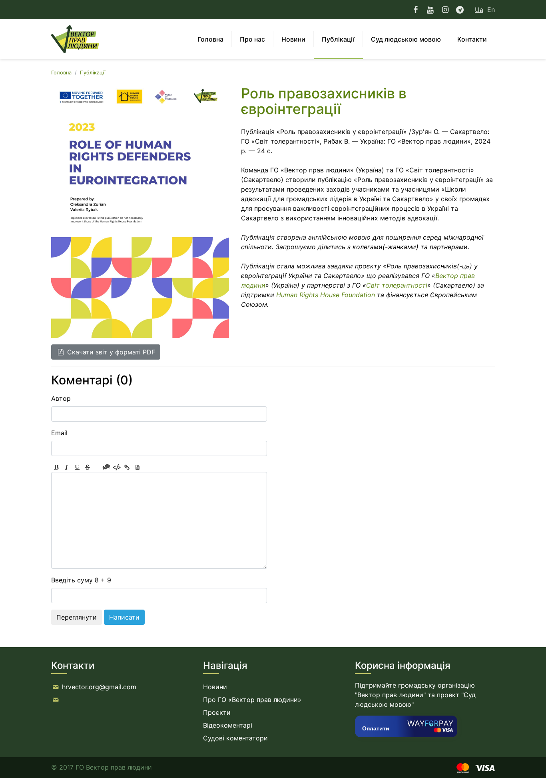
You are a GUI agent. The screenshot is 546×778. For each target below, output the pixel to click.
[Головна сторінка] (75, 39)
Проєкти (217, 712)
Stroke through (88, 467)
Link (127, 467)
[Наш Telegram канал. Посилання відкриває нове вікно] (459, 9)
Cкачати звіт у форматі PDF (110, 352)
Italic (67, 467)
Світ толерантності (396, 285)
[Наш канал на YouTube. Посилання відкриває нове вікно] (430, 9)
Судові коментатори (235, 738)
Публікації (93, 73)
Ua (479, 10)
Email (59, 433)
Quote (106, 467)
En (491, 10)
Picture (137, 467)
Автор (61, 398)
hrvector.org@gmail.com (99, 687)
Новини (215, 687)
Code (117, 467)
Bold (56, 467)
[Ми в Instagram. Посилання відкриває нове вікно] (445, 9)
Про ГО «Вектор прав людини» (252, 700)
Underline (77, 467)
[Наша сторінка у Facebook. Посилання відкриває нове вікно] (415, 9)
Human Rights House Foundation (325, 295)
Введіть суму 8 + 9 (81, 580)
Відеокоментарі (227, 725)
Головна (61, 73)
